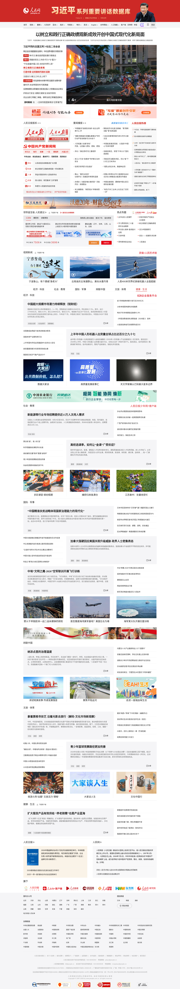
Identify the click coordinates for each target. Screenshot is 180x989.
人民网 (96, 842)
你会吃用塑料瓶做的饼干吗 (33, 465)
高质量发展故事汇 (90, 384)
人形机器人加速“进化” (83, 144)
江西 (32, 905)
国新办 (111, 929)
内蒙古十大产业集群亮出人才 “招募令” (131, 648)
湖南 (60, 905)
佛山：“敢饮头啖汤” (82, 174)
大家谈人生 (90, 796)
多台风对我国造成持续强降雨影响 (129, 411)
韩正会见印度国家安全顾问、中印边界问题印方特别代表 (42, 51)
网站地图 (125, 906)
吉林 (67, 900)
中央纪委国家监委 (29, 925)
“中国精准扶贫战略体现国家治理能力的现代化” (56, 511)
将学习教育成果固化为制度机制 (142, 40)
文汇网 (111, 942)
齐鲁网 (54, 942)
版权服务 (101, 956)
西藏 (32, 909)
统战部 (40, 925)
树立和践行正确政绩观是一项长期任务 (49, 169)
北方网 (125, 942)
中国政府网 (55, 929)
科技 (72, 353)
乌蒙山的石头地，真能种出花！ (115, 166)
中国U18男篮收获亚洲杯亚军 (34, 761)
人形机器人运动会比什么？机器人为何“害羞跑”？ (145, 171)
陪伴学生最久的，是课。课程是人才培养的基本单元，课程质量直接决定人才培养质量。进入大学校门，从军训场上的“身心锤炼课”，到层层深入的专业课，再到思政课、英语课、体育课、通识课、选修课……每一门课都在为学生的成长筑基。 (110, 452)
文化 (29, 736)
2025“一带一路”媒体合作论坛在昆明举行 (42, 874)
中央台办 (83, 925)
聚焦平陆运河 (90, 700)
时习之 (27, 152)
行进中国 (121, 236)
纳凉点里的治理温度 (40, 651)
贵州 (103, 905)
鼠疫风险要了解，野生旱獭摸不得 (129, 822)
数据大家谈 (43, 384)
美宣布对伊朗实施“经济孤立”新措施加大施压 (133, 520)
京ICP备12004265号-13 (135, 968)
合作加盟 (93, 956)
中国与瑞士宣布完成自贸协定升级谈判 (37, 556)
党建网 (111, 947)
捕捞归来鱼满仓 (90, 495)
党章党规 (54, 157)
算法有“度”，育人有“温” (31, 441)
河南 (46, 905)
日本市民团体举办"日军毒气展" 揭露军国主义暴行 (42, 102)
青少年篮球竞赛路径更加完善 (34, 459)
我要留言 (106, 243)
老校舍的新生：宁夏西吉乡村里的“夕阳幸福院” (134, 672)
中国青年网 (127, 934)
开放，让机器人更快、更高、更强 (87, 146)
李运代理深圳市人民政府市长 (46, 175)
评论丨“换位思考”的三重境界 (85, 151)
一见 (48, 152)
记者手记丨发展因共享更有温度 (86, 177)
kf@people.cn (69, 964)
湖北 (53, 905)
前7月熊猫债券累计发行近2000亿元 (130, 301)
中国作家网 (55, 947)
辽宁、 (96, 224)
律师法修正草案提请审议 (52, 97)
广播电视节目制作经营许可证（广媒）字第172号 (109, 968)
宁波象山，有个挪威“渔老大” (43, 281)
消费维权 (51, 323)
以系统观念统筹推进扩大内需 (46, 163)
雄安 (82, 909)
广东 (67, 905)
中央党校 (126, 925)
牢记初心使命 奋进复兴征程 (126, 231)
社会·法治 (31, 434)
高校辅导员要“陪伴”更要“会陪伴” (35, 453)
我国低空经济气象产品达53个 (34, 355)
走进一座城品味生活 (136, 700)
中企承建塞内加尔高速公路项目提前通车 (38, 544)
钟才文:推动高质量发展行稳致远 (42, 56)
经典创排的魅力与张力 (125, 737)
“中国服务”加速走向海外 (84, 128)
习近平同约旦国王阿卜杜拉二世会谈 (41, 46)
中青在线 (140, 934)
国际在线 (83, 938)
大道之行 (65, 152)
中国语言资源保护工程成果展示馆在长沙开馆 (133, 725)
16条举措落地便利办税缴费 (127, 307)
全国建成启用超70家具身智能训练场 (36, 331)
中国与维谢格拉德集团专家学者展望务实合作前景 (41, 538)
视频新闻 (27, 252)
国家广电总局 (70, 929)
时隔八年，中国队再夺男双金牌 (35, 743)
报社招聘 (59, 956)
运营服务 (85, 956)
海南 (82, 905)
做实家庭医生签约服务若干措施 (128, 816)
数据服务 (109, 956)
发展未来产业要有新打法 (32, 337)
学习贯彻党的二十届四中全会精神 (125, 224)
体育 (40, 736)
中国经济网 (69, 934)
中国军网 (98, 938)
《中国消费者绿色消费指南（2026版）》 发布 (133, 319)
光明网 (54, 934)
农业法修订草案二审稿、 (33, 97)
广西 (75, 905)
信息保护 (135, 956)
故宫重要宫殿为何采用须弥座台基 (35, 349)
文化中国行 (136, 796)
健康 (29, 833)
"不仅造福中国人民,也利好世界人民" (38, 64)
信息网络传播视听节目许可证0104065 (45, 972)
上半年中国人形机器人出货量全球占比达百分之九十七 (102, 334)
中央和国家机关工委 (115, 925)
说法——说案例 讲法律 (147, 236)
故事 (41, 152)
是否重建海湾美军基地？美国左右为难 (89, 621)
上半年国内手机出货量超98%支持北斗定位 (39, 343)
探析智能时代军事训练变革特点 (128, 574)
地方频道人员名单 (29, 913)
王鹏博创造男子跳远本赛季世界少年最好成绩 (40, 755)
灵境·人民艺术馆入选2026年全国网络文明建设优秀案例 (116, 870)
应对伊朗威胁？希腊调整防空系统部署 (131, 531)
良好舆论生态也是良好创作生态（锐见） (132, 719)
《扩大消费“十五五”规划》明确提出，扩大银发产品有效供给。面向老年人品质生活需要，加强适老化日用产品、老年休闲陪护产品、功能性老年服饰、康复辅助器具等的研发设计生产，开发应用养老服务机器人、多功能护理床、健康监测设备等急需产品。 (68, 821)
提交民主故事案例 (68, 212)
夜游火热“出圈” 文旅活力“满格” (43, 796)
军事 (32, 502)
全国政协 (40, 929)
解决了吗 (99, 218)
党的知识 (63, 157)
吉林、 (101, 224)
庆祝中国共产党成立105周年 (146, 218)
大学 (86, 464)
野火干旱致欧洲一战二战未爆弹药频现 (43, 621)
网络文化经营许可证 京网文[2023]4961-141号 (74, 972)
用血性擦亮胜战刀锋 (124, 586)
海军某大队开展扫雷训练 (136, 621)
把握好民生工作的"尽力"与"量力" (42, 60)
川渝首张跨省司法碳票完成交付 (128, 325)
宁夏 (60, 909)
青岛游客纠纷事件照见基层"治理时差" (47, 81)
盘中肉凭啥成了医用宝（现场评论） (130, 828)
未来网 (140, 938)
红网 (67, 942)
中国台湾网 (112, 938)
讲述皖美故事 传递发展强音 (43, 700)
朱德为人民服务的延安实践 (45, 186)
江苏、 (106, 224)
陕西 (39, 909)
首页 (25, 25)
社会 (25, 405)
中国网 (111, 934)
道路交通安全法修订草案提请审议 (145, 176)
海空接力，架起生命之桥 (126, 435)
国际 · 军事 (80, 289)
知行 (35, 152)
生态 (77, 353)
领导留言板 (29, 212)
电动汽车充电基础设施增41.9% (128, 313)
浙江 (96, 900)
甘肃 (46, 909)
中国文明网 (141, 929)
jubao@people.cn (111, 960)
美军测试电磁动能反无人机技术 (128, 592)
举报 (135, 25)
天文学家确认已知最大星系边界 (136, 384)
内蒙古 (54, 900)
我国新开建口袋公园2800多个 (128, 834)
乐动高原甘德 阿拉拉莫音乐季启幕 (129, 666)
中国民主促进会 (71, 947)
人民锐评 (47, 25)
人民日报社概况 (39, 956)
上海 (82, 900)
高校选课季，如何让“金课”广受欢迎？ (93, 444)
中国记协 (98, 929)
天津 (32, 900)
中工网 (54, 938)
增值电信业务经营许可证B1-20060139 (78, 968)
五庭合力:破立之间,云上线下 (35, 76)
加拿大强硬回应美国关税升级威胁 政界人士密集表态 (101, 541)
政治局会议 (37, 157)
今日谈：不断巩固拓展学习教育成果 (145, 131)
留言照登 (107, 218)
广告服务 (76, 956)
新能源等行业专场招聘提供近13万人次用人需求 (56, 414)
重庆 (89, 905)
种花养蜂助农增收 (114, 100)
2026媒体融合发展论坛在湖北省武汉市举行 (43, 870)
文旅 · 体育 (120, 289)
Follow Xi (79, 18)
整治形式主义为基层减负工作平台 (38, 192)
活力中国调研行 (145, 229)
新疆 (67, 909)
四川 (96, 905)
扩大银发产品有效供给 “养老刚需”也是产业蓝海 (56, 813)
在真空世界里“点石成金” (83, 166)
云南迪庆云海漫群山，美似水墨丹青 (90, 281)
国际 (25, 502)
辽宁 (60, 900)
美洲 (77, 560)
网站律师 (126, 956)
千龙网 (25, 942)
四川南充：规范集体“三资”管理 (46, 180)
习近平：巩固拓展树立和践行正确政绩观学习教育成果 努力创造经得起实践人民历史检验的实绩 (58, 40)
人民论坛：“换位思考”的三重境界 (145, 163)
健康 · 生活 (141, 289)
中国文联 (40, 947)
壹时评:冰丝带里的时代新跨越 (35, 85)
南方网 (140, 942)
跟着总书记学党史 (91, 18)
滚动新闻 (79, 464)
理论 (29, 163)
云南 (90, 226)
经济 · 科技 (38, 289)
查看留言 (94, 243)
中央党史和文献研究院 (145, 925)
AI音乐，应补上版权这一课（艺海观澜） (132, 731)
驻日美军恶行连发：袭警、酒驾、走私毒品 (133, 526)
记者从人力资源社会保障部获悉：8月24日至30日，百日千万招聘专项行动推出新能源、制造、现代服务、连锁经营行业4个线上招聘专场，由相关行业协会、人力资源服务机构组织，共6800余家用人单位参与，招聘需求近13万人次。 (67, 422)
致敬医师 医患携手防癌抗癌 (127, 810)
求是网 (25, 938)
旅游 (35, 736)
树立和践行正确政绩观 (147, 223)
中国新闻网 (98, 934)
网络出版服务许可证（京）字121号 (101, 972)
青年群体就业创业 (125, 242)
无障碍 (129, 25)
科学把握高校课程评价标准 (33, 447)
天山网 (82, 942)
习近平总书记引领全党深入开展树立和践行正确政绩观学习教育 (110, 40)
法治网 (40, 938)
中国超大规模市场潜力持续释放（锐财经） (53, 304)
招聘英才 (68, 956)
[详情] (102, 862)
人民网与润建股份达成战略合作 (108, 874)
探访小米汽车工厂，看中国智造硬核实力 (145, 158)
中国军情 (45, 591)
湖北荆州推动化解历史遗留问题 (128, 429)
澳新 (136, 900)
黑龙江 (76, 900)
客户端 (123, 25)
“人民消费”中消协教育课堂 (42, 833)
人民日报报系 (30, 123)
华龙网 (40, 942)
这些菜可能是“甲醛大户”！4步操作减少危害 (145, 184)
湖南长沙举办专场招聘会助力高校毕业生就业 (133, 660)
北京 (24, 900)
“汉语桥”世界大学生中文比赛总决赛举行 (38, 550)
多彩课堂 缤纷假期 (43, 495)
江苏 (89, 900)
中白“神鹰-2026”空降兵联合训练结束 (130, 568)
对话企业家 (31, 323)
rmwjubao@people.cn (119, 964)
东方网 (97, 947)
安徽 (103, 900)
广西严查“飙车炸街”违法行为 (127, 423)
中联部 (54, 925)
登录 (153, 25)
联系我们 (143, 956)
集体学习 (46, 157)
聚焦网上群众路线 (87, 218)
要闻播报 (77, 123)
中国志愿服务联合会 (87, 947)
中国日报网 (84, 934)
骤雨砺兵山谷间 (123, 580)
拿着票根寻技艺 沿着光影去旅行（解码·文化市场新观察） (62, 716)
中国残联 (26, 947)
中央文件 (103, 18)
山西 (46, 900)
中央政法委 (69, 925)
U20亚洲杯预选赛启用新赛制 (34, 767)
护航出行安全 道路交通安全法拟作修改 (39, 93)
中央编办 (98, 925)
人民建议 (39, 212)
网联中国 (100, 289)
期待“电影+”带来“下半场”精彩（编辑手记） (132, 713)
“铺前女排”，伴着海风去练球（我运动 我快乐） (40, 749)
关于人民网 (50, 956)
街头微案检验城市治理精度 (143, 136)
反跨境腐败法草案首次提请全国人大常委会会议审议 (43, 89)
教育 (32, 405)
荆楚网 (97, 942)
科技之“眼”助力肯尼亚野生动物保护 (36, 562)
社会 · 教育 (59, 289)
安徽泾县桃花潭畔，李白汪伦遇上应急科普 (133, 654)
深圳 (75, 909)
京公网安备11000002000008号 (137, 972)
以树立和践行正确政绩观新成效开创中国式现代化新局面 (90, 34)
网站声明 (118, 956)
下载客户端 (54, 212)
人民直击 (142, 242)
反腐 (29, 180)
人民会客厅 (41, 323)
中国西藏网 (127, 938)
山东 (39, 905)
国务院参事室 (84, 929)
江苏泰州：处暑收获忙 (136, 495)
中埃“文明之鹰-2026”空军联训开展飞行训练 (54, 571)
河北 (39, 900)
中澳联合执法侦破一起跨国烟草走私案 (131, 417)
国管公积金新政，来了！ (142, 190)
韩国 (127, 900)
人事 (29, 175)
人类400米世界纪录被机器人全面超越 (136, 281)
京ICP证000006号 (120, 972)
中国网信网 (127, 929)
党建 (29, 169)
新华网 (25, 934)
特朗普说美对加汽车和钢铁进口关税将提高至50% (135, 514)
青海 (53, 909)
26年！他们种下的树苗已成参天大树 (145, 144)
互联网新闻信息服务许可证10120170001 (50, 968)
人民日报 (27, 842)
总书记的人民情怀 (125, 217)
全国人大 (26, 929)
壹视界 (55, 152)
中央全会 (27, 157)
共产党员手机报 (60, 192)
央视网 (40, 934)
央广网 (68, 938)
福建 (24, 905)
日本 (118, 900)
